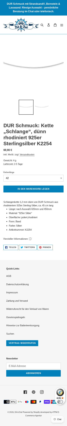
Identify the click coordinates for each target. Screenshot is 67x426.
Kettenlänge (8, 172)
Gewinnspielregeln (15, 317)
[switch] (60, 402)
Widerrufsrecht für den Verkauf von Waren (27, 309)
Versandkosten (27, 154)
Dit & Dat (18, 412)
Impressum (12, 292)
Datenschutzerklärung (17, 284)
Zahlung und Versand (17, 300)
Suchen (10, 333)
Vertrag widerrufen (22, 343)
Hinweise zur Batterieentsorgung (22, 325)
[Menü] (61, 24)
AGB (8, 276)
